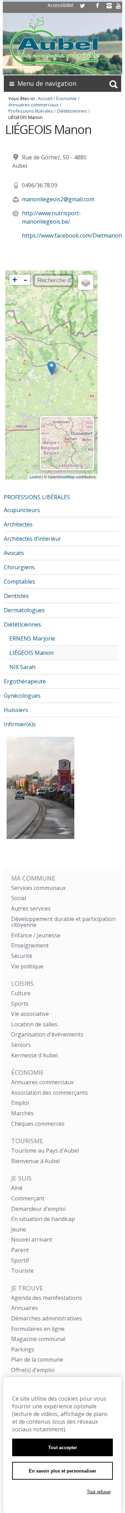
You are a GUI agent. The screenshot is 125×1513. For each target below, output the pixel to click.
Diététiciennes (72, 111)
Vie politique (27, 966)
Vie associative (30, 1014)
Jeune (18, 1229)
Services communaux (38, 888)
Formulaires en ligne (38, 1329)
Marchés (22, 1113)
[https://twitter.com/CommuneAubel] (82, 5)
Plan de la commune (37, 1359)
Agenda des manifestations (46, 1298)
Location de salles (34, 1024)
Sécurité (21, 956)
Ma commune (33, 878)
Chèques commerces (38, 1124)
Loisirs (22, 983)
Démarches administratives (46, 1318)
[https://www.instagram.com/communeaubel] (109, 5)
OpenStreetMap (61, 476)
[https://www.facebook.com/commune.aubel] (97, 5)
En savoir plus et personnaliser (62, 1471)
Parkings (22, 1349)
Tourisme (27, 1141)
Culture (21, 993)
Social (18, 898)
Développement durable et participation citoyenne (63, 922)
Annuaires (24, 1308)
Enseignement (30, 945)
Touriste (22, 1270)
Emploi (20, 1103)
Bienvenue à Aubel (35, 1161)
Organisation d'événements (47, 1034)
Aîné (17, 1188)
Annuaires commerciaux (33, 105)
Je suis (21, 1178)
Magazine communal (38, 1339)
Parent (20, 1250)
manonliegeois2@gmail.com (58, 199)
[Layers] (85, 282)
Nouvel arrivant (31, 1239)
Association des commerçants (49, 1092)
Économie (66, 98)
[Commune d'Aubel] (65, 42)
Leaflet (35, 476)
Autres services (31, 908)
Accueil (45, 98)
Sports (19, 1004)
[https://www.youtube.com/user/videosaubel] (118, 5)
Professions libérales (30, 111)
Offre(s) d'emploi (33, 1370)
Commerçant (27, 1198)
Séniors (21, 1045)
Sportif (20, 1260)
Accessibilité (61, 5)
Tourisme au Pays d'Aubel (45, 1150)
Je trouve (27, 1288)
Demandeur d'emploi (38, 1209)
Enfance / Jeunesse (35, 935)
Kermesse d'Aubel (34, 1055)
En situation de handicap (43, 1219)
